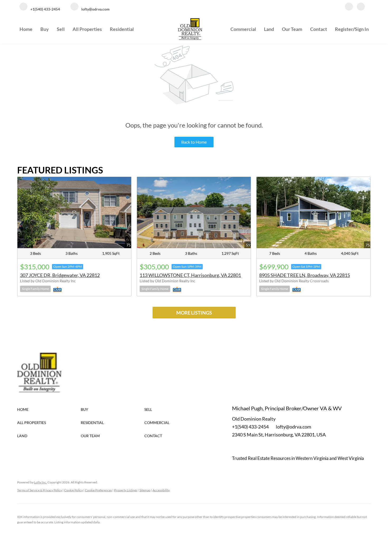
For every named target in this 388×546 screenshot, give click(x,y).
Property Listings (125, 490)
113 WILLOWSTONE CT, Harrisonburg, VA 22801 (190, 275)
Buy (44, 29)
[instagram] (361, 7)
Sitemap (144, 490)
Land (269, 29)
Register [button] (344, 29)
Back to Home (194, 141)
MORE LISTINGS (194, 313)
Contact (318, 29)
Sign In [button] (362, 29)
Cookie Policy (73, 490)
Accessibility (161, 490)
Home (26, 29)
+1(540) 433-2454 (250, 427)
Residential (122, 29)
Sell (61, 29)
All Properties (87, 29)
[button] (49, 409)
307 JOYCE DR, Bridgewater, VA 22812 (60, 275)
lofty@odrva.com (293, 427)
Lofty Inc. (40, 482)
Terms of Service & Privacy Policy (39, 490)
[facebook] (349, 7)
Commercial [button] (243, 29)
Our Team (292, 29)
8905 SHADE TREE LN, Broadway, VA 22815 (304, 275)
